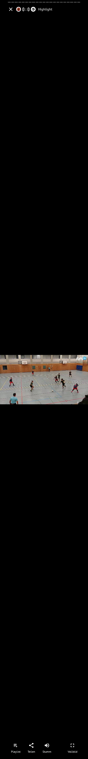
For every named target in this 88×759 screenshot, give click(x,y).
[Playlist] (16, 745)
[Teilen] (31, 745)
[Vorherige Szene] (17, 379)
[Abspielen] (44, 379)
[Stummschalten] (47, 745)
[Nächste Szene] (70, 379)
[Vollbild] (72, 745)
